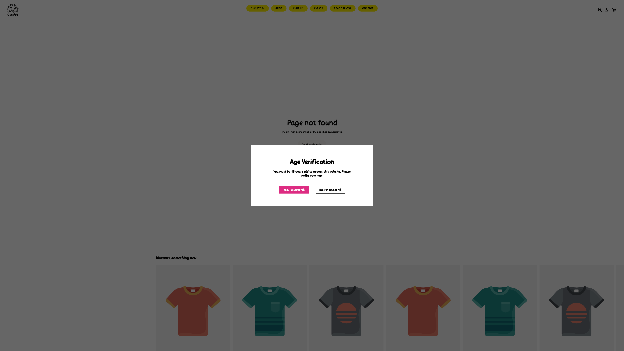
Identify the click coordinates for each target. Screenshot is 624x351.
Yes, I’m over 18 (294, 190)
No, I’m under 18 (330, 190)
